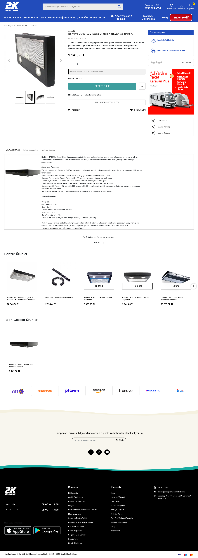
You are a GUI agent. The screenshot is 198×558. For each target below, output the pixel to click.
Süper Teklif (115, 531)
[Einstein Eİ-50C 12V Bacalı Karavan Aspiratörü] (99, 277)
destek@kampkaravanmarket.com (171, 492)
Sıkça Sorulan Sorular (76, 535)
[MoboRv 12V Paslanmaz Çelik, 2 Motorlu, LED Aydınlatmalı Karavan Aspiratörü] (22, 277)
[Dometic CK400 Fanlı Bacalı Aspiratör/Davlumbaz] (176, 277)
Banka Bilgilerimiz (75, 531)
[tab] (13, 150)
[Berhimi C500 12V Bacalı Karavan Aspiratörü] (137, 277)
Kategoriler (116, 487)
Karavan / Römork (118, 497)
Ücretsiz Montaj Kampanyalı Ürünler (82, 510)
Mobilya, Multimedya (119, 522)
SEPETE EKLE (102, 86)
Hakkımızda (73, 493)
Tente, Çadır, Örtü (118, 510)
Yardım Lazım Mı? (152, 5)
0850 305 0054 (163, 488)
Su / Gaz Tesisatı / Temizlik (122, 518)
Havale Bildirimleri (75, 543)
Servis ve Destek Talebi (77, 518)
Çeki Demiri (115, 501)
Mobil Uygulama (74, 514)
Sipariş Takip (73, 539)
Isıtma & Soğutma (118, 506)
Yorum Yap (99, 242)
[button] (190, 7)
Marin (113, 493)
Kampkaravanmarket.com (52, 228)
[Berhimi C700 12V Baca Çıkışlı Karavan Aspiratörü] (24, 344)
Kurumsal (73, 487)
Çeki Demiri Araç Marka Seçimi (80, 522)
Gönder (121, 440)
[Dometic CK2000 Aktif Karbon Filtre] (60, 277)
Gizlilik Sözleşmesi (75, 497)
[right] (193, 286)
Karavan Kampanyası (76, 526)
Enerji (113, 526)
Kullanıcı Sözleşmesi (76, 501)
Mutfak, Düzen (116, 514)
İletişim (71, 506)
